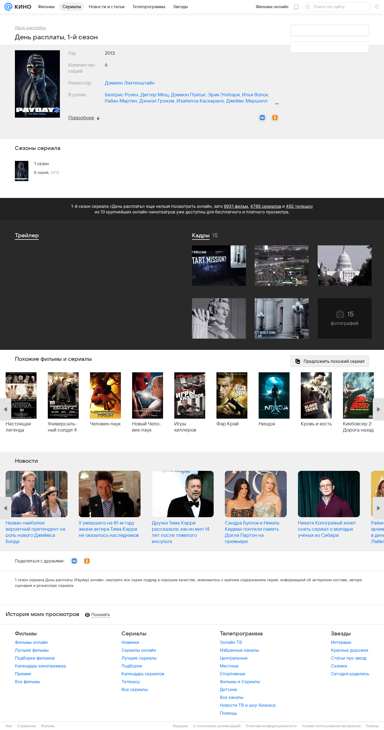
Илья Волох (255, 94)
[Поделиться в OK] (275, 118)
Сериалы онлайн (138, 650)
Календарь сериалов (142, 673)
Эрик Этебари (224, 94)
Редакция (180, 726)
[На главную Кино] (21, 6)
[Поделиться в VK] (262, 118)
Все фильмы (27, 681)
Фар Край (227, 423)
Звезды (341, 634)
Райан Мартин (121, 101)
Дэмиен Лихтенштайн (130, 83)
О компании (26, 726)
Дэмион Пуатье (188, 94)
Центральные (234, 658)
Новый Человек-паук (146, 427)
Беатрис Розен (121, 94)
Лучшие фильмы (32, 650)
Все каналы (231, 697)
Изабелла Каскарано (200, 101)
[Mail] (8, 6)
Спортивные (232, 673)
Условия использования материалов (331, 726)
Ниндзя (267, 423)
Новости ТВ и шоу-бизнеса (247, 705)
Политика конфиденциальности (271, 726)
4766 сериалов (265, 206)
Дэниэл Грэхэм (156, 101)
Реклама (48, 726)
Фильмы (26, 634)
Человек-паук (105, 423)
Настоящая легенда (18, 427)
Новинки (130, 642)
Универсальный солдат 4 (62, 427)
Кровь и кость (316, 423)
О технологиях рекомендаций (217, 726)
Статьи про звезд (348, 658)
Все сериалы (134, 689)
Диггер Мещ (155, 94)
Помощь (228, 713)
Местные (229, 666)
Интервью (341, 642)
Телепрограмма (241, 634)
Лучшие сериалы (139, 658)
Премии (23, 673)
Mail (9, 726)
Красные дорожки (349, 650)
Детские (228, 689)
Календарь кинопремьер (40, 666)
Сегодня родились (350, 673)
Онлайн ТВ (231, 642)
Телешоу (130, 681)
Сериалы (133, 634)
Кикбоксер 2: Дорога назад (358, 427)
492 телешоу (299, 206)
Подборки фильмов (35, 658)
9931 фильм (236, 206)
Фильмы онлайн (31, 642)
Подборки (131, 666)
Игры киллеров (185, 427)
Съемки (339, 666)
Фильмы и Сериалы (240, 681)
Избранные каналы (239, 650)
